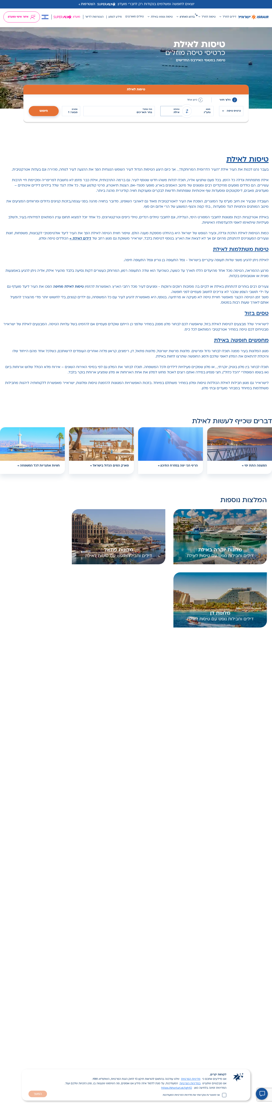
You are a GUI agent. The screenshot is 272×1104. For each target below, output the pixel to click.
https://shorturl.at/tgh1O (176, 1088)
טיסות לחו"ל (209, 17)
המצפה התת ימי (255, 465)
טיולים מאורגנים (134, 16)
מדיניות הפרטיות (190, 1079)
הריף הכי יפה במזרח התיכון (179, 465)
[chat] (262, 1094)
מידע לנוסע (115, 17)
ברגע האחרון (187, 17)
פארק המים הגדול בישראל (111, 465)
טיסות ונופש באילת (162, 17)
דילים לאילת (82, 238)
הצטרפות (88, 4)
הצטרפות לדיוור (94, 17)
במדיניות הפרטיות (190, 1083)
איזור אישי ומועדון (18, 17)
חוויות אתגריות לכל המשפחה (40, 465)
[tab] (136, 89)
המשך (38, 1094)
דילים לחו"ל (229, 17)
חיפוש (44, 110)
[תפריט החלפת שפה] (45, 17)
